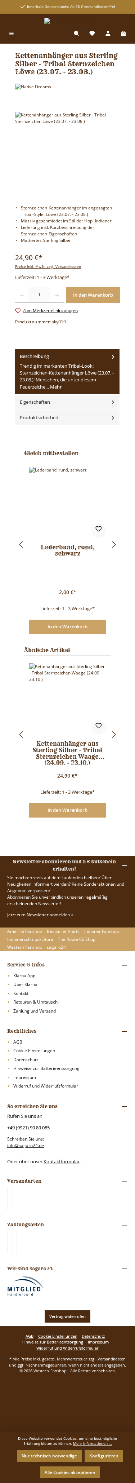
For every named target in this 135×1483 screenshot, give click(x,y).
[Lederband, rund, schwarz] (67, 503)
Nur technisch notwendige (49, 1456)
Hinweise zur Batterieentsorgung (46, 1068)
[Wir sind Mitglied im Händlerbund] (25, 1286)
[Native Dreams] (67, 87)
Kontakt (20, 993)
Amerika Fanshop (24, 931)
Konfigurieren (103, 1456)
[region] (67, 152)
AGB (17, 1042)
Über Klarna (25, 984)
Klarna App (24, 976)
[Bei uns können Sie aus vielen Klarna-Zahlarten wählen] (7, 1242)
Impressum (24, 1077)
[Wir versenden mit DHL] (7, 1198)
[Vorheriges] (20, 544)
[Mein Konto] (108, 34)
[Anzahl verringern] (21, 295)
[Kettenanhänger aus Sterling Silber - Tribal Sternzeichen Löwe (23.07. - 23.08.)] (67, 152)
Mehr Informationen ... (92, 1443)
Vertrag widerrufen (67, 1316)
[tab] (67, 371)
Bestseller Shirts (63, 931)
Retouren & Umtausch (35, 1002)
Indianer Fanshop (101, 931)
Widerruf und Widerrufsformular (45, 1086)
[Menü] (11, 34)
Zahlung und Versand (34, 1011)
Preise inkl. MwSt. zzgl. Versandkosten (48, 266)
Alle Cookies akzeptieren (70, 1472)
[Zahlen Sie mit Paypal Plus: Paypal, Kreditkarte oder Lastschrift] (16, 1242)
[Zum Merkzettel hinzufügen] (98, 530)
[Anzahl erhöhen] (57, 295)
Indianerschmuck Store (30, 939)
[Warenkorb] (123, 34)
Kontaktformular (62, 1161)
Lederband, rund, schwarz (68, 550)
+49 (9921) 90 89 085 (28, 1127)
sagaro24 (56, 947)
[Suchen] (77, 34)
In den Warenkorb (67, 626)
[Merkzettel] (92, 34)
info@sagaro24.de (25, 1145)
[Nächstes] (114, 544)
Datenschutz (26, 1060)
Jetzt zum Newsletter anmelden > (40, 915)
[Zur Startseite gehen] (67, 21)
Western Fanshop (24, 947)
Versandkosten (112, 1359)
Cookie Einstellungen (34, 1051)
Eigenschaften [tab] (35, 402)
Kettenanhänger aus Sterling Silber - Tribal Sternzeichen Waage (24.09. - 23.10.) (67, 753)
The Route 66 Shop (76, 939)
